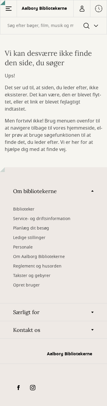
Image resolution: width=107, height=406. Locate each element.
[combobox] (53, 25)
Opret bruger (26, 285)
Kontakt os (26, 330)
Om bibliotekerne (35, 191)
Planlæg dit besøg (31, 228)
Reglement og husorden (37, 266)
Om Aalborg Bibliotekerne (39, 257)
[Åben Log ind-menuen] (81, 8)
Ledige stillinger (29, 238)
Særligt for (26, 312)
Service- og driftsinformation (41, 219)
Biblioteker (23, 209)
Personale (23, 247)
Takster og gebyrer (32, 276)
